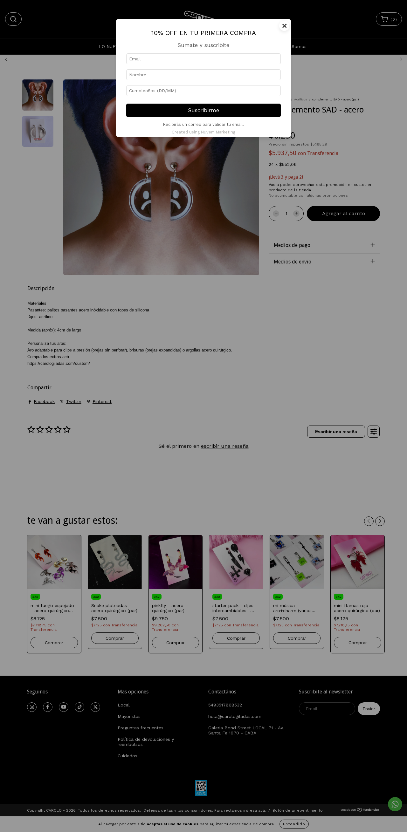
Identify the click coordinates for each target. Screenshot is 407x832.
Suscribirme (203, 110)
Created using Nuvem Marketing (203, 132)
